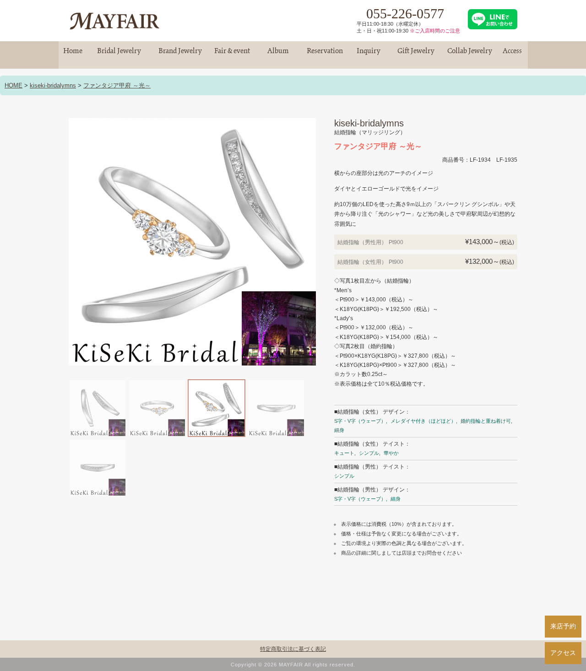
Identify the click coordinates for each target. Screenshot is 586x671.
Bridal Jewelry (119, 54)
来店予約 (563, 626)
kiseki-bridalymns (53, 85)
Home (72, 54)
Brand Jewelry (180, 54)
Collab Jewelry (469, 54)
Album (278, 54)
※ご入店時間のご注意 (435, 30)
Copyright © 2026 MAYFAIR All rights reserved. (293, 664)
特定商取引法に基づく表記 (293, 649)
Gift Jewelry (416, 54)
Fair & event (232, 54)
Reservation (325, 54)
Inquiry (368, 54)
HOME (13, 85)
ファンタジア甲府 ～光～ (117, 85)
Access (512, 54)
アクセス (563, 652)
